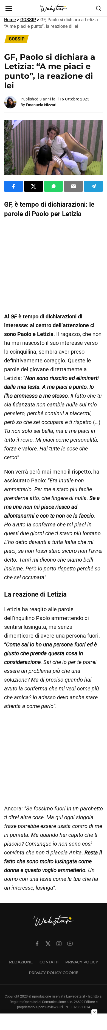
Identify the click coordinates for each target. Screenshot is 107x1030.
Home (10, 19)
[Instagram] (59, 943)
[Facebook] (37, 943)
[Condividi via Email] (73, 186)
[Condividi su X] (33, 186)
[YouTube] (70, 943)
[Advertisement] (53, 265)
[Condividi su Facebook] (13, 186)
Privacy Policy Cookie (53, 972)
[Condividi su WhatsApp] (53, 186)
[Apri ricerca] (98, 8)
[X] (48, 943)
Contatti (49, 962)
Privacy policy (81, 962)
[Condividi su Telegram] (93, 186)
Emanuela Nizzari (41, 105)
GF (13, 316)
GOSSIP (28, 19)
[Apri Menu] (8, 8)
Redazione (21, 962)
